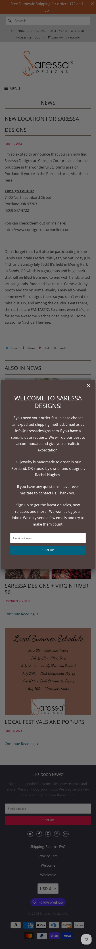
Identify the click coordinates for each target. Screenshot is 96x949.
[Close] (89, 386)
